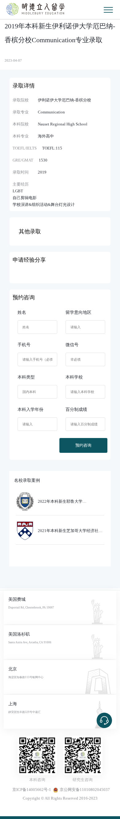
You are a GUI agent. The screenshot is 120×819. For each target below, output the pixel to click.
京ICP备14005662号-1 (31, 790)
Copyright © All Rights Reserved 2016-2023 (60, 798)
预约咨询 (83, 445)
